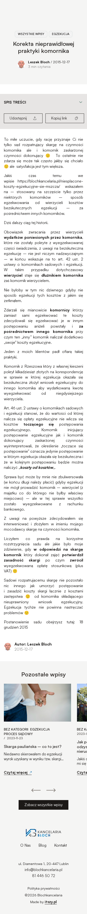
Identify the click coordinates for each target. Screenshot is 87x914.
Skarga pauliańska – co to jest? (32, 746)
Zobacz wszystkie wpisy (43, 804)
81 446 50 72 (43, 875)
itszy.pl (51, 902)
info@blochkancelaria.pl (43, 869)
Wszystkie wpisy (31, 34)
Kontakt (60, 845)
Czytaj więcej (16, 772)
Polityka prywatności (44, 888)
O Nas (25, 845)
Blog (42, 845)
